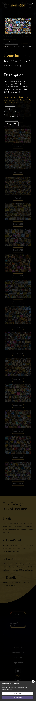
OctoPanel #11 (13, 117)
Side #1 (10, 109)
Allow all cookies (18, 697)
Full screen (12, 42)
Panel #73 (11, 124)
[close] (33, 681)
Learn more (9, 689)
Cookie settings (18, 693)
